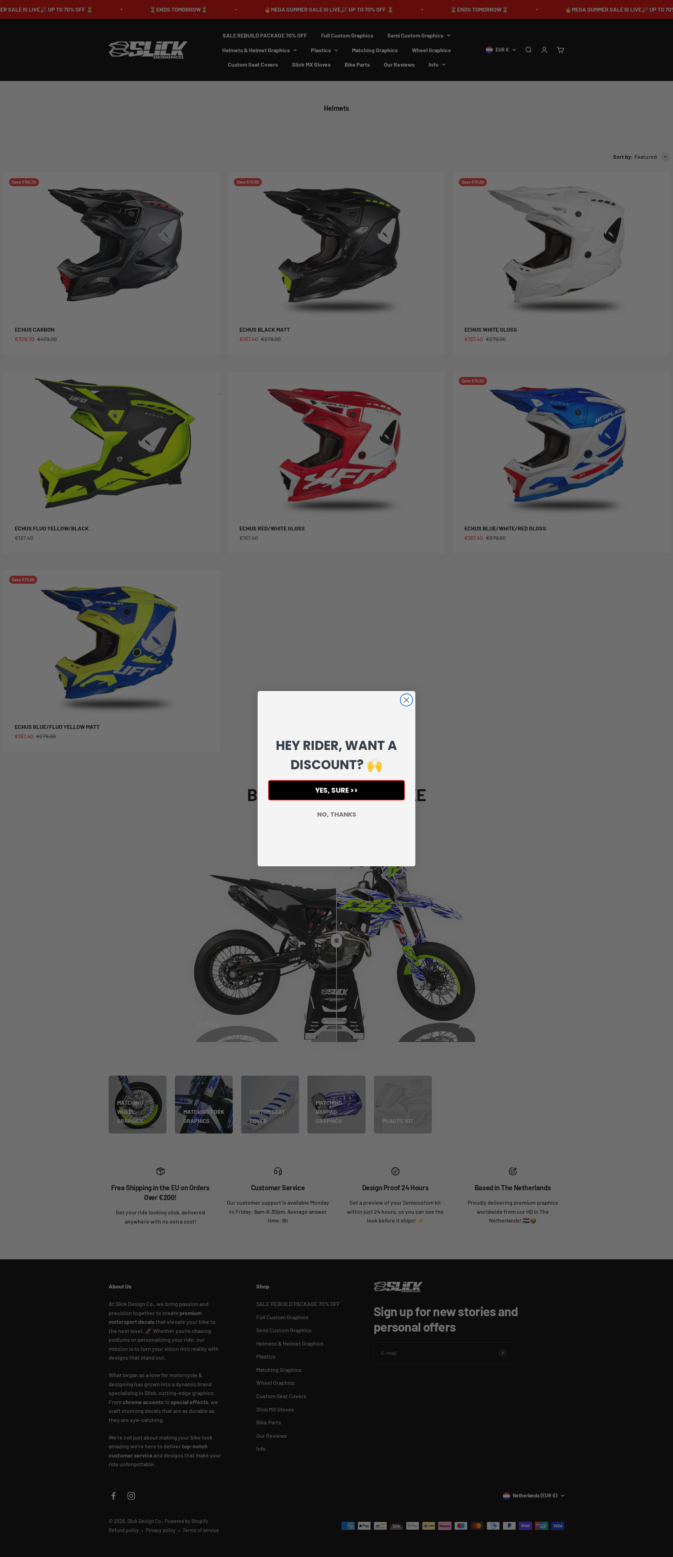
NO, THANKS (336, 814)
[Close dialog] (406, 700)
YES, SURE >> (336, 790)
